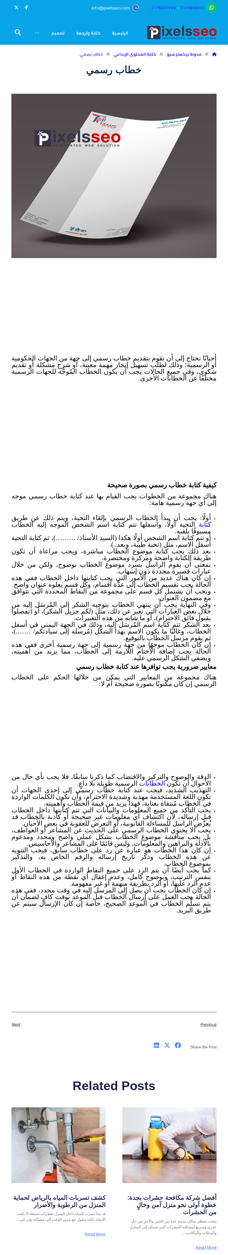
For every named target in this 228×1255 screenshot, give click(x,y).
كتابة (203, 524)
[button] (26, 7)
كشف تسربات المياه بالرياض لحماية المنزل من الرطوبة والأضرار (59, 1201)
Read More (206, 1247)
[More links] (37, 33)
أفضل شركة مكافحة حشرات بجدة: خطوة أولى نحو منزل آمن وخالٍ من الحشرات (172, 1205)
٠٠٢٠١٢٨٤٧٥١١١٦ (192, 8)
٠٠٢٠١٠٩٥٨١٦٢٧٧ (163, 8)
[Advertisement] (114, 316)
